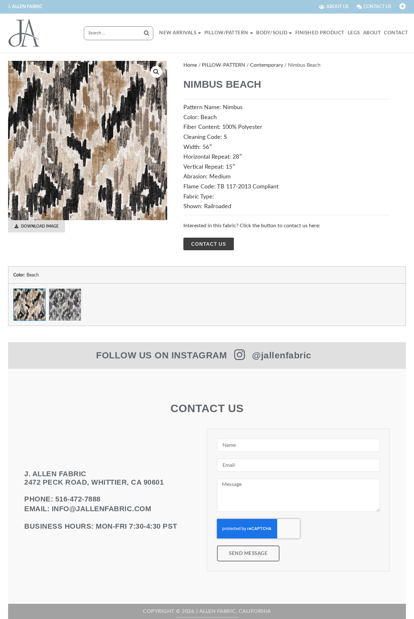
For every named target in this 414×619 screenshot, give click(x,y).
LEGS (354, 32)
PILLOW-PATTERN (223, 65)
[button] (156, 72)
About (372, 32)
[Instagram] (239, 355)
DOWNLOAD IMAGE (39, 226)
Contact (396, 32)
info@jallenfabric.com (101, 509)
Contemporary (266, 65)
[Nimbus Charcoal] (65, 304)
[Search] (146, 33)
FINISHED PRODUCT (319, 32)
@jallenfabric (281, 355)
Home (190, 65)
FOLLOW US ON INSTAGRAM (161, 355)
